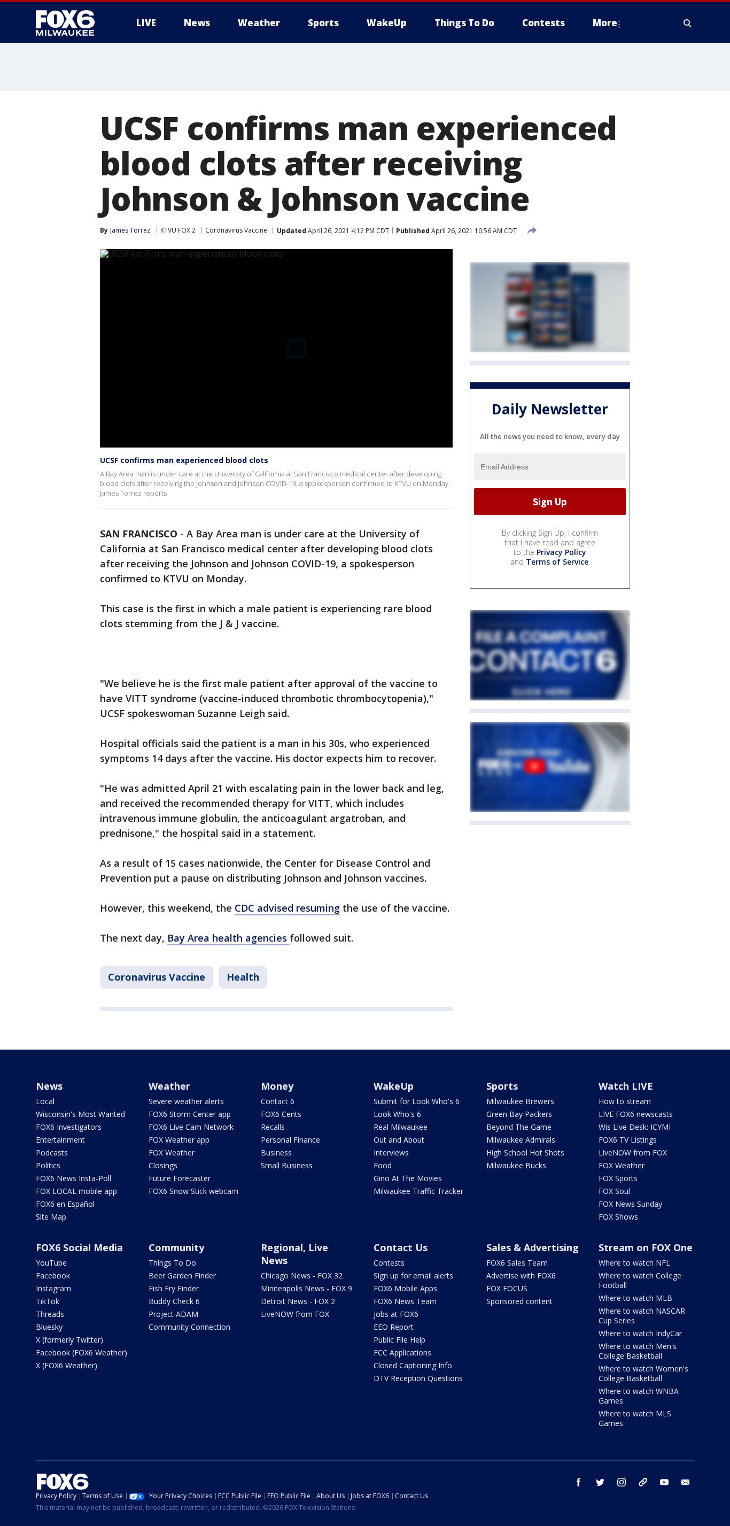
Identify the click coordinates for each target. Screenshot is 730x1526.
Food (383, 1165)
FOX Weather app (179, 1140)
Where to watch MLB (635, 1298)
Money (277, 1086)
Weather (169, 1086)
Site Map (51, 1217)
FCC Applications (402, 1352)
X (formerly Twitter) (69, 1340)
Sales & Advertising (532, 1247)
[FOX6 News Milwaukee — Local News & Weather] (71, 23)
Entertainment (60, 1140)
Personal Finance (290, 1140)
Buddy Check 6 (174, 1301)
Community (176, 1247)
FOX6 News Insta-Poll (73, 1178)
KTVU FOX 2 (178, 230)
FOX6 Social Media (79, 1247)
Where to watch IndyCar (640, 1333)
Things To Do (172, 1263)
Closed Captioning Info (413, 1365)
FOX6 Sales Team (517, 1263)
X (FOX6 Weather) (66, 1365)
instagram (621, 1482)
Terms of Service (557, 562)
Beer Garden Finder (182, 1275)
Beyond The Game (519, 1127)
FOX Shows (618, 1217)
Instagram (53, 1288)
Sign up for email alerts (413, 1275)
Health (243, 976)
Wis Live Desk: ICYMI (635, 1127)
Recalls (273, 1127)
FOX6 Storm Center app (190, 1114)
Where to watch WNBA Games (639, 1396)
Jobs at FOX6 (396, 1314)
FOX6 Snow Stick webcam (193, 1191)
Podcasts (52, 1152)
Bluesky (49, 1327)
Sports (502, 1086)
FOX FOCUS (506, 1288)
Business (276, 1152)
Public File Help (399, 1340)
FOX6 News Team (405, 1301)
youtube (664, 1482)
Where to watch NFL (634, 1263)
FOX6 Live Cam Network (191, 1127)
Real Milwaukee (401, 1127)
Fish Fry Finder (174, 1288)
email (685, 1482)
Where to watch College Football (640, 1280)
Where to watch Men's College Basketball (638, 1351)
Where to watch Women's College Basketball (643, 1373)
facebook (578, 1482)
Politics (48, 1165)
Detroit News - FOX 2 (298, 1301)
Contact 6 (277, 1101)
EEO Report (394, 1327)
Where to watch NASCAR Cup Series (642, 1315)
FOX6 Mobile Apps (405, 1288)
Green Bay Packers (519, 1114)
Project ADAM (173, 1314)
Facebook (53, 1275)
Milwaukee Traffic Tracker (418, 1191)
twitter (600, 1482)
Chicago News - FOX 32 (302, 1275)
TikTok (47, 1301)
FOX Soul (614, 1191)
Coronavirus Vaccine (236, 230)
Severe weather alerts (186, 1101)
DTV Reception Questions (418, 1378)
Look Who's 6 (397, 1114)
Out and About (399, 1140)
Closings (163, 1165)
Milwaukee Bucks (516, 1165)
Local (45, 1101)
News (49, 1086)
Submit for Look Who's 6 (417, 1101)
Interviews (391, 1152)
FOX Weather (172, 1152)
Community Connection (189, 1327)
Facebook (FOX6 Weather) (81, 1352)
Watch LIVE (626, 1086)
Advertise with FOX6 (521, 1275)
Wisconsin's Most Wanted (80, 1114)
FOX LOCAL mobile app (76, 1191)
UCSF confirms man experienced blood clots (184, 460)
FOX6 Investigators (69, 1127)
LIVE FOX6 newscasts (636, 1114)
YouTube (51, 1263)
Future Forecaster (180, 1178)
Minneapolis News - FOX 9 (306, 1288)
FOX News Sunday (630, 1204)
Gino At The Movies (408, 1178)
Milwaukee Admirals (520, 1140)
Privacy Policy (561, 552)
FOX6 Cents (281, 1114)
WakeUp (394, 1086)
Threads (50, 1314)
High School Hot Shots (525, 1152)
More (605, 23)
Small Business (287, 1165)
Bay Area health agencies (228, 937)
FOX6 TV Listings (628, 1140)
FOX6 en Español (65, 1204)
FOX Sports (618, 1178)
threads (642, 1482)
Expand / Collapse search (687, 23)
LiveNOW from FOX (633, 1152)
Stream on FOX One (646, 1247)
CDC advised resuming (287, 907)
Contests (389, 1263)
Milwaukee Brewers (520, 1101)
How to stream (625, 1101)
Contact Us (401, 1247)
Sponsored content (519, 1301)
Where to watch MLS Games (635, 1418)
